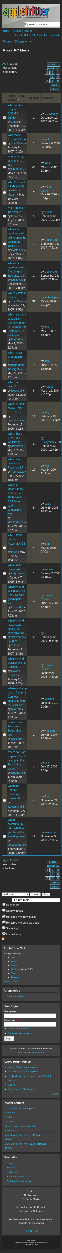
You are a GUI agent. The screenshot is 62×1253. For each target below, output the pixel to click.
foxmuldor (17, 607)
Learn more (10, 981)
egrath (8, 1147)
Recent (28, 30)
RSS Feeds (13, 1172)
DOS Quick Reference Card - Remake (25, 1143)
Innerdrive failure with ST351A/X (22, 1135)
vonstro (48, 212)
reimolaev (10, 1112)
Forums (17, 30)
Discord (15, 965)
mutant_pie (51, 297)
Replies (34, 97)
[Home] (26, 17)
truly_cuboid (18, 573)
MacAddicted (16, 522)
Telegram (16, 977)
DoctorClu (17, 250)
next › (55, 84)
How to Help (31, 1230)
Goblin (11, 1084)
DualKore (17, 772)
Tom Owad (17, 143)
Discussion (21, 41)
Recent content (15, 996)
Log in (5, 63)
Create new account (19, 1028)
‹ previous (53, 66)
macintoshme (16, 420)
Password (10, 1020)
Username (10, 1011)
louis (14, 551)
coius (47, 503)
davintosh (17, 446)
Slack (14, 973)
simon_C (16, 168)
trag (46, 412)
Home (6, 30)
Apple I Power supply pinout (23, 1067)
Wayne (8, 1139)
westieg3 (16, 738)
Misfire (14, 969)
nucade (9, 1121)
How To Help (22, 35)
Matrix (14, 961)
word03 (49, 386)
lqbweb (15, 216)
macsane (50, 832)
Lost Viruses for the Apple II (23, 1071)
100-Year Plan (40, 35)
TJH (13, 645)
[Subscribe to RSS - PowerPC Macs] (3, 939)
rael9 (47, 162)
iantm (47, 139)
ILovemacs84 (16, 806)
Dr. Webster (51, 113)
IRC (13, 957)
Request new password (20, 1033)
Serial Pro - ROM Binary (21, 1089)
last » (55, 89)
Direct (20, 1052)
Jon (46, 327)
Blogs (10, 1163)
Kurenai (49, 569)
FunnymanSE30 (51, 442)
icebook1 (16, 390)
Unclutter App (38, 1052)
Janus (15, 121)
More (55, 1093)
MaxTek (16, 339)
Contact (54, 35)
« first (52, 64)
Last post (48, 97)
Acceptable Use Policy (19, 1181)
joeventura (10, 1130)
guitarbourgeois (17, 844)
